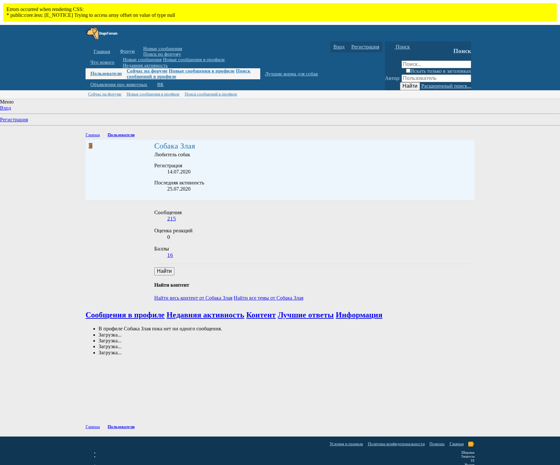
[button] (139, 51)
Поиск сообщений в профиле (211, 94)
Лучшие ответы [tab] (306, 315)
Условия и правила (346, 443)
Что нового (102, 62)
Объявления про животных (118, 84)
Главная (102, 51)
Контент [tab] (261, 315)
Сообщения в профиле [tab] (125, 315)
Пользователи (106, 73)
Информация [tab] (359, 315)
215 (171, 219)
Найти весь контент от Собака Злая (193, 298)
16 (170, 255)
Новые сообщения (162, 48)
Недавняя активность (145, 65)
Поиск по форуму (162, 54)
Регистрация (14, 119)
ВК (160, 84)
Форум (127, 51)
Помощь (437, 443)
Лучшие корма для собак (291, 73)
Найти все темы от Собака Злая (268, 298)
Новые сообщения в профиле (194, 59)
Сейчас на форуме (147, 70)
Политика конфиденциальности (396, 443)
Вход (5, 108)
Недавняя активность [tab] (205, 315)
